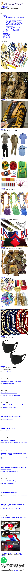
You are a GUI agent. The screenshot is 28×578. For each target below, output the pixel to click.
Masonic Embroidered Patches (9, 393)
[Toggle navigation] (1, 13)
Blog (2, 553)
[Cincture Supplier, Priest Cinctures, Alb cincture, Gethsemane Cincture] (14, 216)
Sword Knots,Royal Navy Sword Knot (11, 381)
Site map (5, 553)
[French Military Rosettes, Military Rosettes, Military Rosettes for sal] (14, 187)
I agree (20, 570)
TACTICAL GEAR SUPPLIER (12, 19)
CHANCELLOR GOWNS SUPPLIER (14, 20)
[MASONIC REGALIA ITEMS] (14, 335)
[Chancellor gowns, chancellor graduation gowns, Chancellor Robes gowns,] (14, 128)
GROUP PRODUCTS (10, 28)
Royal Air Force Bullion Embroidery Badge (12, 404)
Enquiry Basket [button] (4, 7)
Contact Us (5, 38)
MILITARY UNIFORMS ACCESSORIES (15, 17)
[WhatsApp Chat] (4, 563)
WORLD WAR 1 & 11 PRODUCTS (13, 27)
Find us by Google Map (12, 553)
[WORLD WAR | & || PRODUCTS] (14, 276)
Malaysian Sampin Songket (8, 440)
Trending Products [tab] (7, 369)
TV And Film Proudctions (8, 37)
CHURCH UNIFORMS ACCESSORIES (14, 23)
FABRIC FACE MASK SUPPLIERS (13, 30)
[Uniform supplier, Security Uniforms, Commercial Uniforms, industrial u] (14, 157)
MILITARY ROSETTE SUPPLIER (13, 22)
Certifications (6, 35)
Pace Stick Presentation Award (9, 492)
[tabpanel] (14, 444)
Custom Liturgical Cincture (8, 428)
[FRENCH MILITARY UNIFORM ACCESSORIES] (14, 246)
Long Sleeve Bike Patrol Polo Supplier (11, 416)
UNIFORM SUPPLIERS (11, 21)
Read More (3, 69)
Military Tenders (6, 36)
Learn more (16, 570)
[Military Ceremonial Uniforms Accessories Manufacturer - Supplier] (14, 68)
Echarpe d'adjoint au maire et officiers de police (13, 517)
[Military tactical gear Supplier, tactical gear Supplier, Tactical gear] (14, 98)
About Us (5, 31)
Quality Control (6, 34)
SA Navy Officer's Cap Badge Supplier (11, 480)
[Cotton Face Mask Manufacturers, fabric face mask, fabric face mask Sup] (14, 364)
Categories (5, 16)
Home (4, 15)
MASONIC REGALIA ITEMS (12, 29)
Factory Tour (5, 33)
